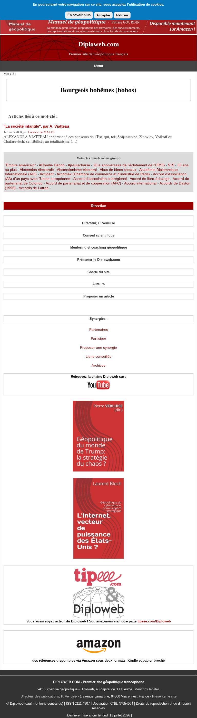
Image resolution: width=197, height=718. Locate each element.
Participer (98, 338)
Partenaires (98, 329)
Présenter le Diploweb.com (98, 260)
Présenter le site (164, 696)
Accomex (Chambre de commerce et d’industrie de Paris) (103, 174)
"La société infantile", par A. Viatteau (36, 126)
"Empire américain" (20, 165)
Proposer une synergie (98, 347)
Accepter (103, 15)
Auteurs (98, 284)
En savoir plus (79, 15)
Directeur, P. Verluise (98, 223)
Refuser (122, 15)
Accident (47, 174)
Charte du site (98, 272)
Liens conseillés (98, 356)
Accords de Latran (33, 188)
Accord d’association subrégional (100, 179)
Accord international (140, 183)
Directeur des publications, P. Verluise (49, 696)
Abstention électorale (37, 170)
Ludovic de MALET (41, 132)
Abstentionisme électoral (77, 170)
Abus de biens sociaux (118, 170)
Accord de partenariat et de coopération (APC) (83, 183)
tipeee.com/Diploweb (154, 621)
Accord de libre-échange (150, 179)
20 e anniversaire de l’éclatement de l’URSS (129, 165)
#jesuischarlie (79, 165)
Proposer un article (98, 296)
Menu (98, 66)
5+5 (171, 165)
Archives (98, 365)
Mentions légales (147, 689)
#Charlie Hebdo (52, 165)
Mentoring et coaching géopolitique (98, 247)
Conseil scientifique (98, 235)
